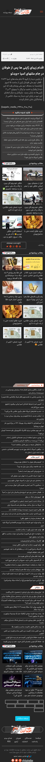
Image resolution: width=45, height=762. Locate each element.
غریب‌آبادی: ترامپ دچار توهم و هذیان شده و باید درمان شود (21, 513)
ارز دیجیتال (11, 706)
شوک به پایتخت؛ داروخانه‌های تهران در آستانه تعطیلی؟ (23, 564)
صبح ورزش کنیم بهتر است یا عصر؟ (29, 471)
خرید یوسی (39, 706)
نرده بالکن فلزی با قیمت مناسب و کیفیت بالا (26, 626)
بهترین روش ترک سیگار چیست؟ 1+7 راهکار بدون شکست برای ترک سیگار (24, 608)
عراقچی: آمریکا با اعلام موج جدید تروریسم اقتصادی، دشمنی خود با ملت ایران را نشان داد (23, 451)
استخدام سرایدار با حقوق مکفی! (30, 518)
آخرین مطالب (35, 457)
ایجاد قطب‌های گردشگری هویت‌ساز (29, 556)
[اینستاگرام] (20, 760)
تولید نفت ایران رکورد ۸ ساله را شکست (28, 529)
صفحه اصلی (38, 54)
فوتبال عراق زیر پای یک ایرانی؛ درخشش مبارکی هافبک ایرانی (21, 596)
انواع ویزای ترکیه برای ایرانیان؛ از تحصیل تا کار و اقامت (23, 592)
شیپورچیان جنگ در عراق (33, 497)
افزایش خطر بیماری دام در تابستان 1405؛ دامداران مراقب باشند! (24, 621)
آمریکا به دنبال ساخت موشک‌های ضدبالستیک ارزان (24, 505)
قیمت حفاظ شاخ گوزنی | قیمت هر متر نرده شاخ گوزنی (23, 637)
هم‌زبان (18, 738)
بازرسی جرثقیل (33, 702)
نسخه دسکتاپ (22, 718)
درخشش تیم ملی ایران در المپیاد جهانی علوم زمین (24, 480)
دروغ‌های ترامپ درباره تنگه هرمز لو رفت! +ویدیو (25, 569)
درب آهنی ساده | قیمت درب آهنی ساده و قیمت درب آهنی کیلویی (24, 632)
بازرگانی (37, 587)
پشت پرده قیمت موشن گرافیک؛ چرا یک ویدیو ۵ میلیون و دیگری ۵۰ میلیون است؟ (24, 614)
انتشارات (25, 741)
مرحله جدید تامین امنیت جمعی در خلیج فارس (25, 501)
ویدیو (31, 54)
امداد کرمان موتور (11, 702)
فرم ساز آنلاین (23, 702)
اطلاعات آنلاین (22, 11)
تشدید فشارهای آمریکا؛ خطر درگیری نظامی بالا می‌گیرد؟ (22, 411)
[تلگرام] (12, 760)
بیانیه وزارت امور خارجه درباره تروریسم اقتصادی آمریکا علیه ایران (23, 524)
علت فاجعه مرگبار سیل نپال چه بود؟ (29, 466)
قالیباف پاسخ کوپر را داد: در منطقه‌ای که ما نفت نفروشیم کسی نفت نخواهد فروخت (24, 551)
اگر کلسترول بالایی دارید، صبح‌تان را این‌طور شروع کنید (23, 560)
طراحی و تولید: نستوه (20, 756)
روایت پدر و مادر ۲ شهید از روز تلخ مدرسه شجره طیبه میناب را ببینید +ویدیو (23, 575)
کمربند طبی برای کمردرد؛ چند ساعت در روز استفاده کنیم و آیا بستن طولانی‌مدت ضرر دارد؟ (22, 601)
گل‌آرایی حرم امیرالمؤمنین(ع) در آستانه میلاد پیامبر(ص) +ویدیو (24, 581)
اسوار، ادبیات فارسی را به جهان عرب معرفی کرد (26, 475)
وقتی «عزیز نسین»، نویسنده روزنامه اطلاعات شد (25, 509)
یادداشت (35, 741)
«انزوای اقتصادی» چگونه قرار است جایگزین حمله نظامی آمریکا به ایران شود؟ (24, 156)
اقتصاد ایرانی (30, 706)
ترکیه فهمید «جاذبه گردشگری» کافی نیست (26, 545)
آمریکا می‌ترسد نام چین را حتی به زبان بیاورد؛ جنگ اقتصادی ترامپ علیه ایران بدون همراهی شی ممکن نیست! (23, 120)
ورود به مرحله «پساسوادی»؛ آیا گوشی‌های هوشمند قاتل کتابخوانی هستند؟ (22, 134)
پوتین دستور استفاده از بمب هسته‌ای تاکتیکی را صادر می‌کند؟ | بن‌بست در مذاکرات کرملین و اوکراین (25, 439)
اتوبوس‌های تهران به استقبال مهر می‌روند (27, 462)
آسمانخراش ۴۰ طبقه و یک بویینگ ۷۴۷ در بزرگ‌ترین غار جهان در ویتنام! (24, 425)
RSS (8, 741)
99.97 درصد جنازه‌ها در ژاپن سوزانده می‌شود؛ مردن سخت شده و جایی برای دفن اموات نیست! (24, 127)
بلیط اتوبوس (39, 710)
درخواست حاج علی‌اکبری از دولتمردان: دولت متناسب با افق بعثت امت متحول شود (23, 535)
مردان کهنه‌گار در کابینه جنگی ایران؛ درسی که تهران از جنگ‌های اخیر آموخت (23, 149)
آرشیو (16, 741)
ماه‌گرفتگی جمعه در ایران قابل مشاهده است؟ (26, 444)
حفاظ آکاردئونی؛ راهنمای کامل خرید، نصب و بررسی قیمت (22, 641)
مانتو (41, 702)
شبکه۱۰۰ (38, 738)
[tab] (37, 385)
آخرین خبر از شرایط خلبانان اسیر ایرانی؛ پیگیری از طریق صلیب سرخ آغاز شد (24, 406)
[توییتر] (16, 760)
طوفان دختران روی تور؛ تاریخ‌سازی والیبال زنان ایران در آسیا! (21, 492)
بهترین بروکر (20, 706)
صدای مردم (8, 738)
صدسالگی (28, 738)
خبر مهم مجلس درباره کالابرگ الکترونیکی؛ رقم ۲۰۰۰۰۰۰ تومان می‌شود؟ (22, 432)
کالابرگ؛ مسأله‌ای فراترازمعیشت (30, 541)
